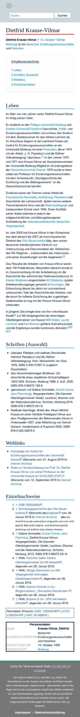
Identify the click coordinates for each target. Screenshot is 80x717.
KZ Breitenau (55, 280)
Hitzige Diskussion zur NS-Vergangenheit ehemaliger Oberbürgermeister (38, 574)
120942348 (50, 611)
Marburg (11, 44)
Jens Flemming (20, 393)
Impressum (23, 712)
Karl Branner (32, 324)
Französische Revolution (21, 197)
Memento (30, 459)
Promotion (49, 149)
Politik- (63, 129)
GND (37, 611)
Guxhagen (57, 284)
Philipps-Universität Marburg (48, 125)
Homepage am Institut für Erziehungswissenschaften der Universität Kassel (37, 455)
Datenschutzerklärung (50, 712)
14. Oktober (47, 40)
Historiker (17, 48)
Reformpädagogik (56, 205)
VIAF (29, 615)
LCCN (65, 611)
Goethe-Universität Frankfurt (24, 129)
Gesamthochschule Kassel (28, 170)
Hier (53, 677)
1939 (59, 40)
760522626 (32, 505)
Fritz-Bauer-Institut (33, 240)
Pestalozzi (60, 197)
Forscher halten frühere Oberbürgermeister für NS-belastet (37, 560)
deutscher (32, 44)
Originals (52, 513)
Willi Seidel (52, 320)
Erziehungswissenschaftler (57, 44)
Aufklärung (45, 197)
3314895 (39, 615)
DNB (21, 505)
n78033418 (14, 615)
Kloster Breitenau (17, 280)
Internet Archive (21, 463)
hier (39, 677)
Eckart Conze (64, 389)
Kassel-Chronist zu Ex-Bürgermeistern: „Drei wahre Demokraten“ (42, 588)
